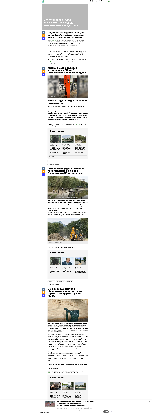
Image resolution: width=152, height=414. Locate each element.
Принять (106, 411)
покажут (50, 372)
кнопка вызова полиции (62, 160)
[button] (50, 404)
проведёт (78, 124)
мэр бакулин (72, 160)
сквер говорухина (60, 281)
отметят (74, 246)
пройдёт (50, 61)
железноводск (51, 160)
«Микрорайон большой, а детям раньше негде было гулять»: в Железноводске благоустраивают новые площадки (75, 403)
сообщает (53, 40)
